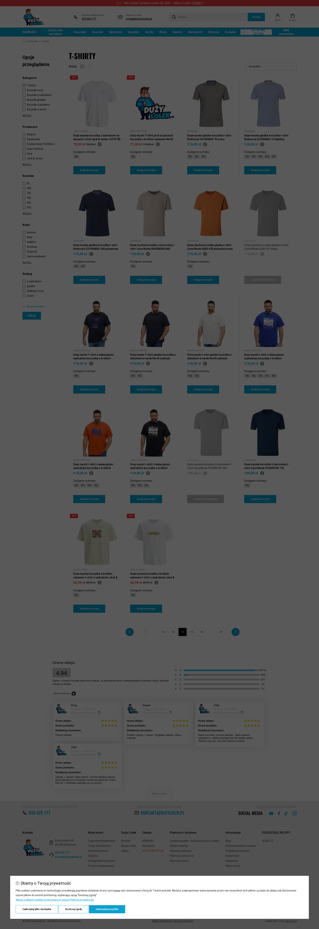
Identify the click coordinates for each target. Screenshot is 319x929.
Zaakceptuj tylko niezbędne (36, 909)
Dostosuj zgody (73, 909)
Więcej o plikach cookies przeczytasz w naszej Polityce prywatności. (55, 899)
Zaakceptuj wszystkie (107, 909)
